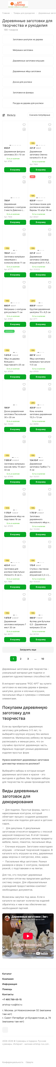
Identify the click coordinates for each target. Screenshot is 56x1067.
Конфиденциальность (12, 1062)
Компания (7, 978)
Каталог (7, 973)
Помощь (7, 989)
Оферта (29, 1062)
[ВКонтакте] (5, 1030)
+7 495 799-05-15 (12, 999)
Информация (9, 984)
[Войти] (46, 4)
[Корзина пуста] (51, 4)
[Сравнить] (24, 129)
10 (42, 658)
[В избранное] (24, 124)
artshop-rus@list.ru (12, 1004)
